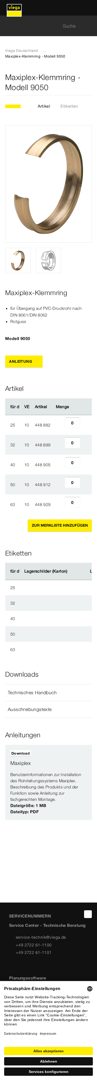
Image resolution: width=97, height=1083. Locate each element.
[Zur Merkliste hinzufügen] (89, 82)
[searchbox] (44, 25)
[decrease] (59, 425)
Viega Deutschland (21, 50)
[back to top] (88, 914)
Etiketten (69, 106)
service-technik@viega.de (41, 937)
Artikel (44, 106)
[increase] (86, 425)
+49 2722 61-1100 (33, 944)
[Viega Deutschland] (14, 7)
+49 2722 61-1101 (33, 952)
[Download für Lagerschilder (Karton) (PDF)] (72, 571)
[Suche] (89, 25)
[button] (48, 692)
